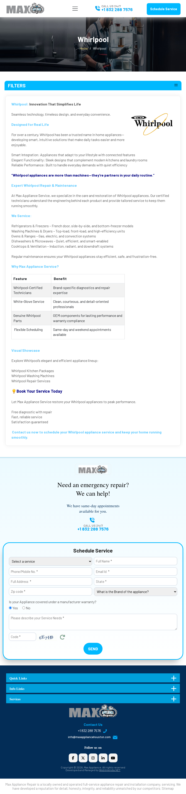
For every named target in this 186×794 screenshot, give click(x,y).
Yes (15, 608)
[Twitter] (83, 757)
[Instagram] (93, 757)
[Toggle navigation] (75, 9)
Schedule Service (163, 9)
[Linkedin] (103, 757)
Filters (17, 85)
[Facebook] (73, 757)
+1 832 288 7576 (117, 9)
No (27, 608)
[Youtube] (113, 757)
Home (84, 48)
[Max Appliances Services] (25, 8)
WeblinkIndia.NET (109, 770)
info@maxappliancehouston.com (89, 737)
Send (93, 648)
